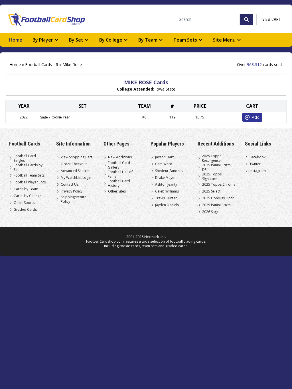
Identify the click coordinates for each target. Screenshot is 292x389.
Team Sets (185, 40)
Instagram (258, 171)
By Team (147, 40)
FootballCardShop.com (105, 241)
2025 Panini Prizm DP (216, 167)
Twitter (255, 164)
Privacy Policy (71, 191)
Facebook (257, 157)
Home (15, 40)
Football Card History (119, 183)
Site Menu (224, 40)
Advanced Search (75, 171)
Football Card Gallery (119, 165)
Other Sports (24, 202)
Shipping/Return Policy (73, 199)
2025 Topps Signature (212, 176)
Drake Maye (164, 177)
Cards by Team (26, 189)
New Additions (120, 157)
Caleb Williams (167, 191)
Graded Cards (25, 209)
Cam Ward (163, 164)
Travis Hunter (166, 198)
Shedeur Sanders (168, 171)
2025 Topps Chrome (219, 184)
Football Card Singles (25, 158)
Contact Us (69, 184)
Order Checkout (74, 164)
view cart (271, 19)
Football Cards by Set (28, 167)
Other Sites (117, 191)
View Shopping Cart (76, 157)
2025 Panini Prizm (216, 205)
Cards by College (27, 196)
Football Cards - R (41, 64)
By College (110, 40)
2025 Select (211, 191)
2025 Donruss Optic (218, 198)
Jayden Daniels (167, 205)
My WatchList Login (76, 177)
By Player (43, 40)
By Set (76, 40)
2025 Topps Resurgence (211, 158)
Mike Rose (72, 64)
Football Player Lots (30, 182)
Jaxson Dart (164, 157)
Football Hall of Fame (120, 174)
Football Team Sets (29, 175)
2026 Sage (210, 212)
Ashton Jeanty (166, 184)
